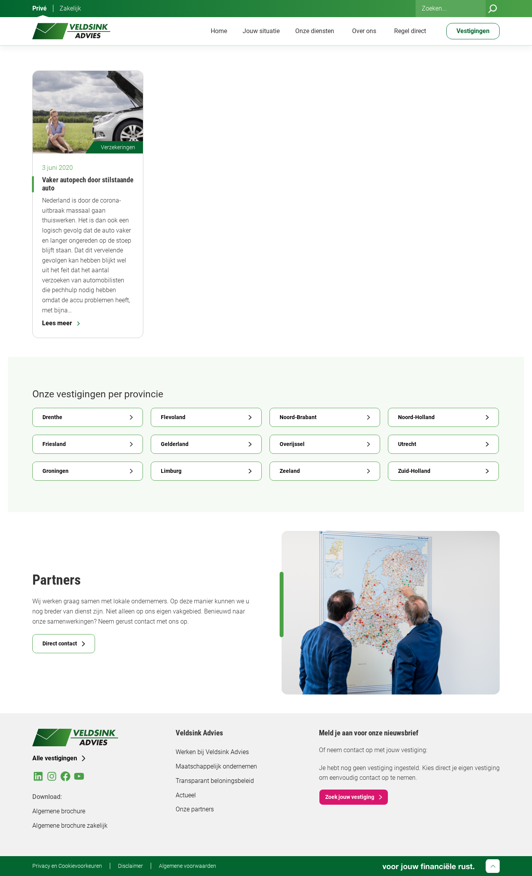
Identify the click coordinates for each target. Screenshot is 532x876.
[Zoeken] (493, 8)
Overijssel (292, 444)
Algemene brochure (58, 811)
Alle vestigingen (54, 758)
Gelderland (174, 444)
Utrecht (407, 444)
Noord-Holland (416, 417)
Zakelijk (70, 8)
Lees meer (57, 323)
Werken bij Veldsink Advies (212, 752)
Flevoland (173, 417)
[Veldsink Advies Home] (71, 31)
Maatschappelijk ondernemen (216, 766)
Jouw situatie (261, 31)
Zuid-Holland (414, 471)
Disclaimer (130, 866)
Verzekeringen (118, 147)
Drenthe (52, 417)
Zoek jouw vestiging (349, 797)
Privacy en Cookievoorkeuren (67, 866)
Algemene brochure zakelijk (69, 825)
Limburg (171, 471)
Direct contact (59, 643)
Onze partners (195, 809)
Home (219, 31)
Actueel (186, 795)
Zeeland (290, 471)
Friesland (54, 444)
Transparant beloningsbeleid (215, 780)
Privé (39, 8)
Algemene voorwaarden (187, 866)
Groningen (55, 471)
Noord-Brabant (298, 417)
